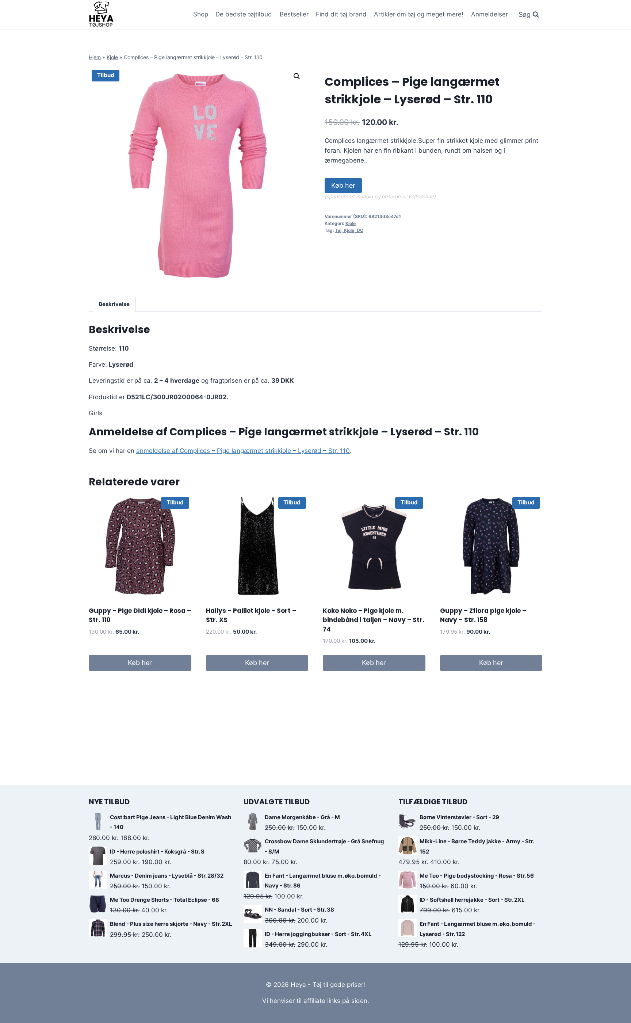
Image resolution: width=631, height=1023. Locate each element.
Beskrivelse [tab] (114, 304)
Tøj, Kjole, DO (349, 230)
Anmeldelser (489, 14)
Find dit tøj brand (341, 14)
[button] (296, 76)
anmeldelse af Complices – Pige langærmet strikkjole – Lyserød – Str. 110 (243, 450)
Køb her (343, 185)
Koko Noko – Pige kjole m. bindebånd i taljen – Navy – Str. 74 (373, 620)
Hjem (95, 57)
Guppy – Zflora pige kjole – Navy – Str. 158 (483, 615)
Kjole (112, 57)
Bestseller (294, 14)
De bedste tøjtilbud (243, 14)
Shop (200, 14)
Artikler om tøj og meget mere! (418, 14)
